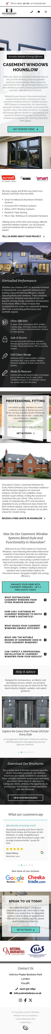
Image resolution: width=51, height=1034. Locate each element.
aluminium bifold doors (18, 781)
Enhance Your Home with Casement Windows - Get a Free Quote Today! (25, 587)
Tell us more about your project (22, 236)
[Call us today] (31, 12)
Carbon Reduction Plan (25, 1019)
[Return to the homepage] (9, 12)
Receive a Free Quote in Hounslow (22, 518)
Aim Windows (27, 789)
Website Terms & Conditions (25, 1016)
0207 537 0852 (27, 988)
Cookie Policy (25, 1022)
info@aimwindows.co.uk (27, 993)
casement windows (25, 778)
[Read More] (15, 879)
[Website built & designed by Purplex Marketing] (25, 1028)
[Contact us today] (38, 12)
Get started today (24, 129)
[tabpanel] (25, 721)
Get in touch (24, 433)
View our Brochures (25, 798)
